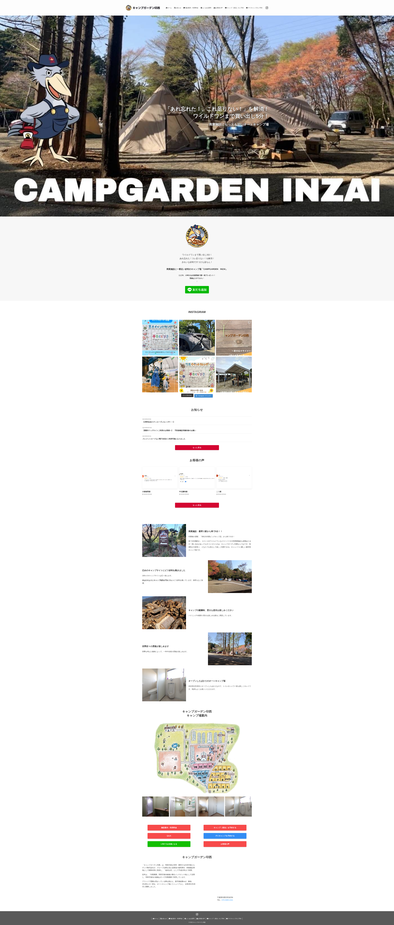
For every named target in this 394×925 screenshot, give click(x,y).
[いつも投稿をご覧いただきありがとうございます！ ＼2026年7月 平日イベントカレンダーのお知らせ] (197, 374)
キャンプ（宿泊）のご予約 (216, 918)
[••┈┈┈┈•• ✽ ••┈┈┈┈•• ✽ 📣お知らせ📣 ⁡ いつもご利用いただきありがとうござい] (160, 374)
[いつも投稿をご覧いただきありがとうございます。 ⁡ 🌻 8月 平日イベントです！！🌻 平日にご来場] (160, 338)
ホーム (156, 918)
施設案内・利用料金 (176, 918)
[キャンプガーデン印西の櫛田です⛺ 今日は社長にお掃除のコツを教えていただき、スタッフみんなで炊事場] (234, 374)
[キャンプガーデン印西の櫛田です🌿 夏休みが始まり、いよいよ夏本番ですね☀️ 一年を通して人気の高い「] (234, 338)
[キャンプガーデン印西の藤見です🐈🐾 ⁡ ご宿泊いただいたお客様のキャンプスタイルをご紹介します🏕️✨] (197, 338)
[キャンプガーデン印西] (142, 8)
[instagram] (266, 7)
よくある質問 (190, 918)
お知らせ (164, 918)
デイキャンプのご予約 (234, 918)
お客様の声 (201, 918)
